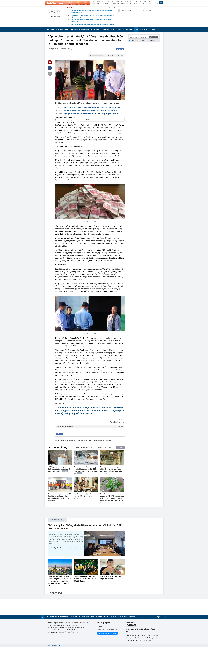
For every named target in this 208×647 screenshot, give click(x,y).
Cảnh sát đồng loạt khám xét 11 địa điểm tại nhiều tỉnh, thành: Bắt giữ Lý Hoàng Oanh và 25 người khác (59, 497)
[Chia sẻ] (50, 68)
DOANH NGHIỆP (75, 29)
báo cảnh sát (107, 440)
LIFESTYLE (142, 29)
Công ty (133, 40)
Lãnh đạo (151, 40)
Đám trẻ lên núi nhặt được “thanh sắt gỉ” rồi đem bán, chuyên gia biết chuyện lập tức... (91, 111)
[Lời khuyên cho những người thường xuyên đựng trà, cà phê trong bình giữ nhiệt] (60, 457)
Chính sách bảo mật (54, 645)
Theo (89, 426)
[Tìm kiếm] (153, 37)
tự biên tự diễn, (97, 440)
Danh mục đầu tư (55, 16)
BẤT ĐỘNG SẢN (65, 29)
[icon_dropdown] (160, 2)
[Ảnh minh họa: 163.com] (90, 201)
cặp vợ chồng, (68, 440)
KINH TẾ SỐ (121, 29)
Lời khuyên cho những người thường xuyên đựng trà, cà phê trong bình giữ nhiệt (59, 469)
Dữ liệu (152, 29)
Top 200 (163, 617)
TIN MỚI (85, 119)
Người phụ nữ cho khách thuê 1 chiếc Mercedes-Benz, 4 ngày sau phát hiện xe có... (92, 114)
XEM (120, 447)
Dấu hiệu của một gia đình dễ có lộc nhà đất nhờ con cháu (85, 495)
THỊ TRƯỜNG (129, 29)
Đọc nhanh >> (113, 8)
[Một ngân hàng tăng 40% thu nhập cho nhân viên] (112, 567)
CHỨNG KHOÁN (54, 29)
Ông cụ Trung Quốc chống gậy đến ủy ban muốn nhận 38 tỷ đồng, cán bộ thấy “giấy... (92, 107)
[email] (50, 74)
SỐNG (136, 29)
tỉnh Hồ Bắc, (88, 440)
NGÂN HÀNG (85, 29)
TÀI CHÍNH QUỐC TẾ (106, 29)
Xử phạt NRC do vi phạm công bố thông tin (64, 548)
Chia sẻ (121, 49)
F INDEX (158, 29)
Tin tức (142, 40)
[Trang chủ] (43, 29)
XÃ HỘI (47, 29)
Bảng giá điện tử (55, 12)
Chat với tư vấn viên (108, 633)
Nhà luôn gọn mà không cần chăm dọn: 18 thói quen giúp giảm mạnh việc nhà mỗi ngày (111, 469)
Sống (70, 49)
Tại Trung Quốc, (79, 440)
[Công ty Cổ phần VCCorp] (143, 624)
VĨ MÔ (114, 29)
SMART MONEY (94, 29)
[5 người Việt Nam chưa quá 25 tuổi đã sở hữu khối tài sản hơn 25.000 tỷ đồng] (86, 567)
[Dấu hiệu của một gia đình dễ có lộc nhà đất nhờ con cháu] (86, 484)
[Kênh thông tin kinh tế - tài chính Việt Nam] (68, 3)
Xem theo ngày (82, 448)
